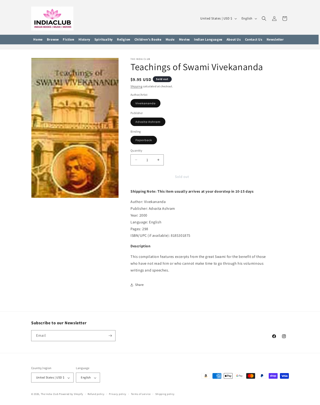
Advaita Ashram (150, 122)
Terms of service (141, 394)
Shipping (136, 86)
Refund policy (96, 394)
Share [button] (139, 285)
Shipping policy (165, 394)
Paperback (146, 141)
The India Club (50, 394)
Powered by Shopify (71, 394)
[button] (53, 40)
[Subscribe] (110, 335)
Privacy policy (117, 394)
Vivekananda (147, 104)
